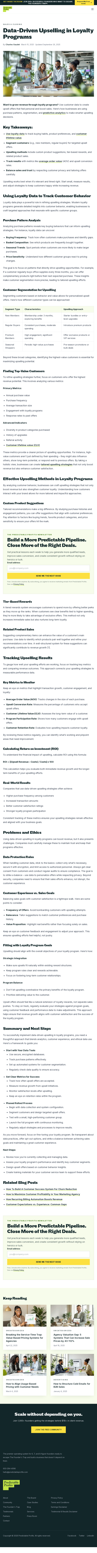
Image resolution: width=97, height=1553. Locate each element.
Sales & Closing (12, 24)
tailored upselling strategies (56, 464)
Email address (13, 563)
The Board (31, 1498)
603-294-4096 (9, 1468)
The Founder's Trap (11, 1507)
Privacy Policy (18, 584)
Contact (6, 1521)
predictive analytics (54, 112)
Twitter (81, 1536)
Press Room (32, 1516)
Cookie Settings (9, 1550)
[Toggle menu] (92, 9)
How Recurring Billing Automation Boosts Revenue (34, 1199)
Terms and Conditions (60, 1502)
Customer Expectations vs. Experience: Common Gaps (36, 1204)
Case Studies (32, 1502)
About (5, 1498)
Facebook (72, 1536)
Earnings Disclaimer (59, 1507)
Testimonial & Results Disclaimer (64, 1511)
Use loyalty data (15, 133)
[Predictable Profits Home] (7, 9)
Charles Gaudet (13, 44)
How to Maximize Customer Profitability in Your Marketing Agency (43, 1194)
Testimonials (8, 1511)
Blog (29, 1507)
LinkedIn (90, 1536)
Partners (6, 1516)
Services (30, 1511)
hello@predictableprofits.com (15, 1472)
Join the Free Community (48, 1430)
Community (7, 1502)
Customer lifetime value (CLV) (23, 445)
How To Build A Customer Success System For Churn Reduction (41, 1189)
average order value (50, 161)
